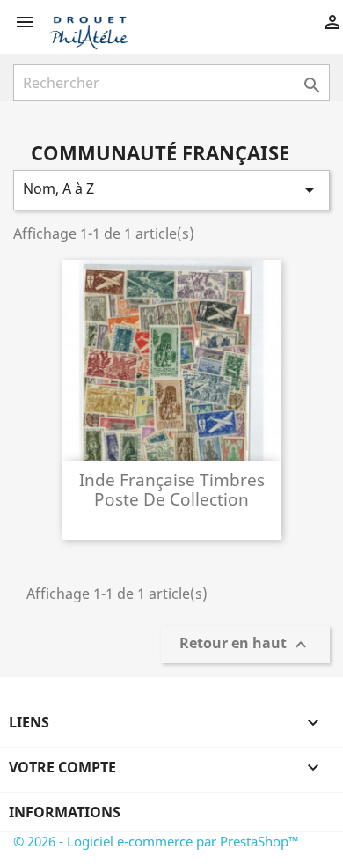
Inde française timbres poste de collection (172, 489)
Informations (64, 812)
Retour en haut (245, 645)
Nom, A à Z (171, 190)
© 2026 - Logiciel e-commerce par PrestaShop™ (156, 841)
